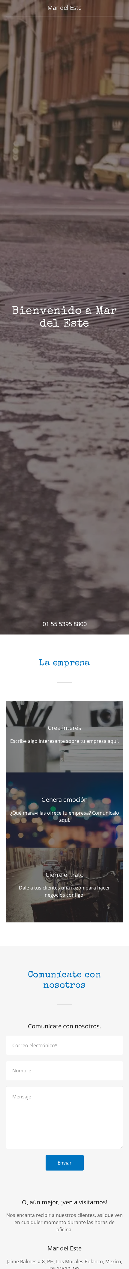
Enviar (65, 1162)
